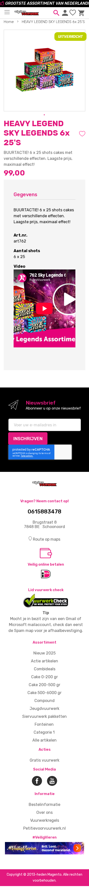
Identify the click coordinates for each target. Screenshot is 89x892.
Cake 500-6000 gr (44, 692)
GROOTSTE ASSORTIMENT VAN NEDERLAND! (47, 3)
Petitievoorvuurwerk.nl (44, 828)
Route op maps (46, 539)
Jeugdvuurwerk (44, 708)
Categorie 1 (44, 732)
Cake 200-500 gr (44, 684)
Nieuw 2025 (44, 653)
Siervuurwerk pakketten (44, 716)
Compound (44, 700)
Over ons (44, 812)
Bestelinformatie (44, 804)
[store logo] (26, 12)
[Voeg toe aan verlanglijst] (82, 134)
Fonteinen (44, 724)
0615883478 (44, 511)
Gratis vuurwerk (44, 760)
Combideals (44, 669)
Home (9, 22)
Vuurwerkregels (44, 820)
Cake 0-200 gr (44, 677)
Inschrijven (28, 438)
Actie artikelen (44, 661)
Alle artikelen (44, 740)
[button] (44, 115)
